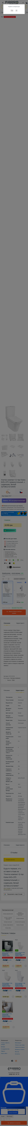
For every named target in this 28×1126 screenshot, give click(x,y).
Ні (16, 10)
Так (12, 10)
